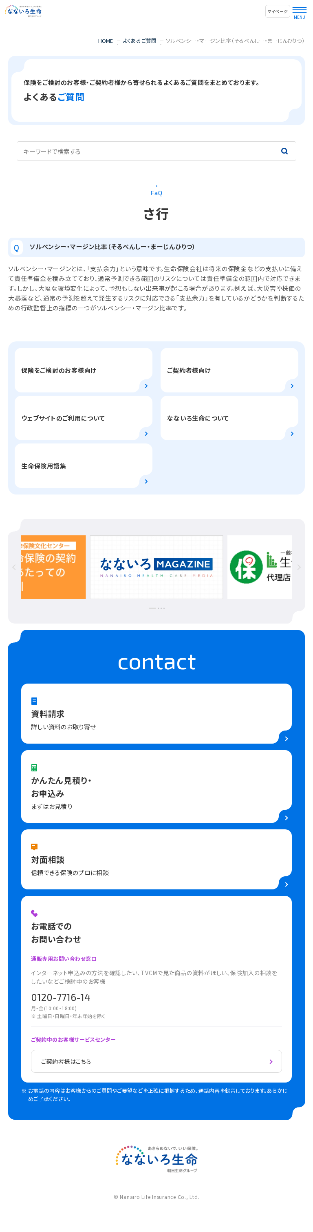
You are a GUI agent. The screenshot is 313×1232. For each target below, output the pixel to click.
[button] (30, 567)
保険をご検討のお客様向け (59, 370)
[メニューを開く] (299, 8)
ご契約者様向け (189, 370)
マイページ (278, 11)
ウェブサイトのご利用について (63, 418)
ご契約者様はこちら (66, 1061)
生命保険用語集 (43, 465)
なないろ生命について (198, 418)
